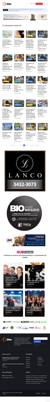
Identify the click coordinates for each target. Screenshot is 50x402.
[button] (44, 4)
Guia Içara (28, 372)
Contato (39, 368)
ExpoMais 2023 (43, 381)
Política (6, 59)
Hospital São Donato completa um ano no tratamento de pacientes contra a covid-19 (42, 136)
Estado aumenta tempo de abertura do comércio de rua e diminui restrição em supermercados (42, 44)
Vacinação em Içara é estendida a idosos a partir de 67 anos (19, 42)
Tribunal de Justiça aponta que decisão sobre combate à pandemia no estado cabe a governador (7, 113)
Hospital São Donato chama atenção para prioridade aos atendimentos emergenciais (30, 43)
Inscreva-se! (39, 3)
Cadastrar (37, 346)
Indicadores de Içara (30, 384)
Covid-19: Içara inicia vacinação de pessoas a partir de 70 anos (18, 66)
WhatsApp (38, 398)
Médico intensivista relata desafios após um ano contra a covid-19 (31, 135)
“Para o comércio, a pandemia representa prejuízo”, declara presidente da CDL (18, 112)
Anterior (12, 145)
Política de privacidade (40, 364)
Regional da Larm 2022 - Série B (40, 383)
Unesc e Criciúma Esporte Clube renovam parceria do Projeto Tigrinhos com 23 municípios (12, 286)
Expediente (40, 370)
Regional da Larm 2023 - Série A (32, 381)
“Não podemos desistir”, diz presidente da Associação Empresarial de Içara (18, 136)
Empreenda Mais (35, 386)
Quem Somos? (41, 366)
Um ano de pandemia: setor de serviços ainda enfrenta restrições (42, 112)
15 (34, 145)
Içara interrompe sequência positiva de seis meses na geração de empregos (25, 9)
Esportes (28, 370)
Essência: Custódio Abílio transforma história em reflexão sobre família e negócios (34, 315)
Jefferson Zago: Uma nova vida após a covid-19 (6, 87)
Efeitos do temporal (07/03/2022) (33, 388)
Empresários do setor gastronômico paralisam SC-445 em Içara (30, 66)
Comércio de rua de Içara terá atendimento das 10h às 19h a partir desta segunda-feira (42, 67)
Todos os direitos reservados (12, 398)
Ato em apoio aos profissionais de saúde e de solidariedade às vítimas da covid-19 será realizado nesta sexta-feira (30, 113)
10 (24, 145)
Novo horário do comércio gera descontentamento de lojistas (31, 88)
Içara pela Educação (8, 381)
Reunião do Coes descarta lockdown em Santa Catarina (6, 135)
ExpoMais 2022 (29, 383)
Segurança (28, 368)
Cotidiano (7, 35)
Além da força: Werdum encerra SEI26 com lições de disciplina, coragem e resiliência (13, 315)
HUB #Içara (28, 386)
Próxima (37, 145)
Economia (42, 35)
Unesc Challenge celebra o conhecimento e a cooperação (34, 287)
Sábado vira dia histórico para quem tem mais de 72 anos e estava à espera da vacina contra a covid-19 (42, 90)
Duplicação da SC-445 (8, 383)
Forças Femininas (43, 386)
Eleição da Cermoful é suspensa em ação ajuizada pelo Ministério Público (7, 66)
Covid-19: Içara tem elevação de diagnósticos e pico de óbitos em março (7, 43)
